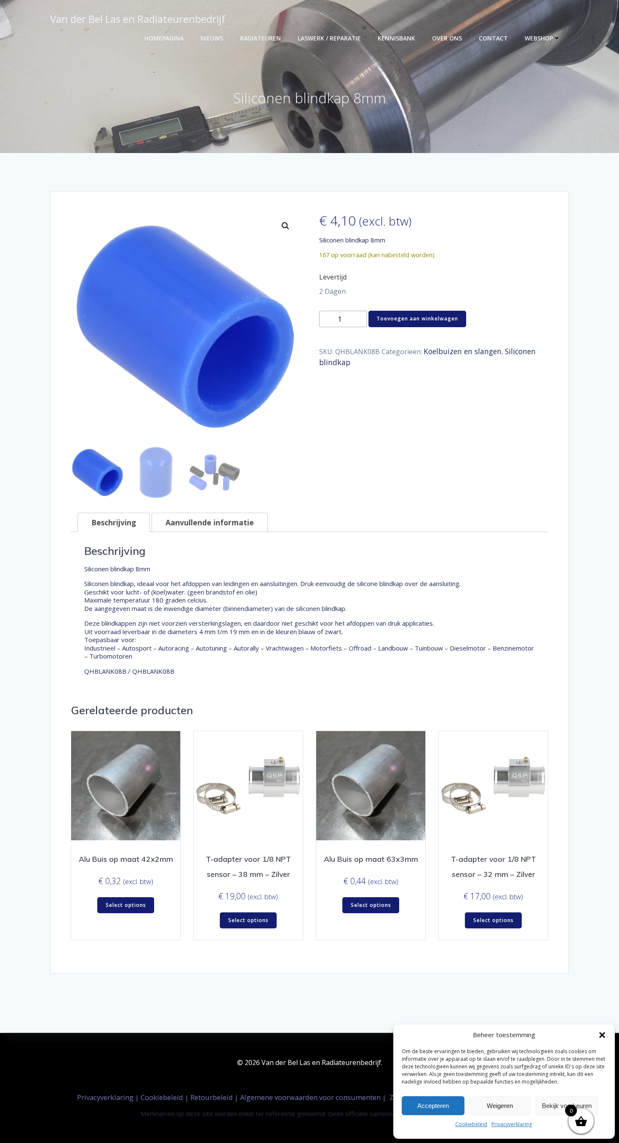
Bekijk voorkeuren (567, 1105)
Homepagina (164, 38)
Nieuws (211, 38)
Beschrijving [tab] (113, 522)
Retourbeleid (212, 1097)
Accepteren (433, 1105)
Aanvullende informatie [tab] (209, 522)
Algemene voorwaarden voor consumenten (311, 1097)
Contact (493, 38)
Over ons (447, 38)
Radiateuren (260, 38)
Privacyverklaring (511, 1124)
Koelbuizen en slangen (463, 351)
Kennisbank (396, 38)
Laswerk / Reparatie (329, 38)
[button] (602, 1035)
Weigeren (500, 1105)
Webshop (539, 38)
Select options (126, 905)
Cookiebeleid (471, 1124)
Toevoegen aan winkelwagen (417, 318)
